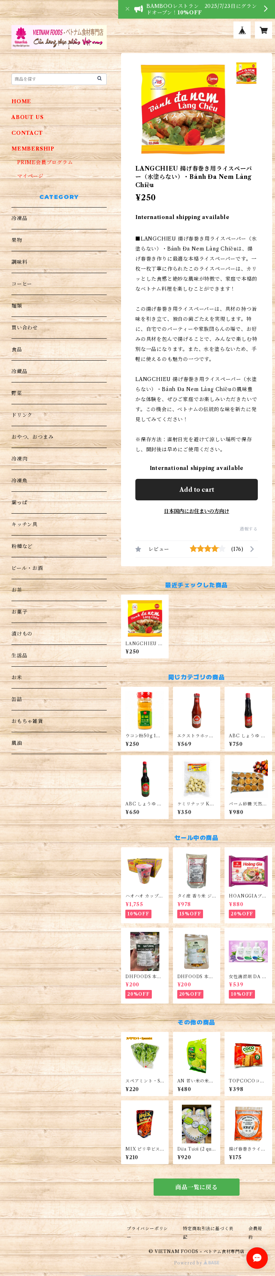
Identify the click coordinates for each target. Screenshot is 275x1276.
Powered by (189, 1263)
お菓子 (19, 612)
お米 (16, 677)
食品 (16, 349)
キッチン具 (24, 524)
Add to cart (196, 489)
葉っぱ (19, 502)
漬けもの (22, 633)
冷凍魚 (19, 480)
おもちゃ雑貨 (27, 721)
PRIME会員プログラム (45, 162)
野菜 (16, 393)
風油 (16, 743)
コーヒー (21, 284)
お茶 (16, 590)
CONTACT (27, 133)
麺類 (16, 306)
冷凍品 (19, 218)
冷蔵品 (19, 371)
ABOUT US (27, 117)
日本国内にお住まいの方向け (196, 511)
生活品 (19, 655)
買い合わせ (24, 327)
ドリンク (22, 415)
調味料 (19, 262)
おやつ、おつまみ (32, 437)
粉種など (22, 546)
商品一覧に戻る (196, 1187)
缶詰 (16, 699)
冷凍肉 (19, 459)
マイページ (30, 176)
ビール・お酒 (27, 568)
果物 (16, 240)
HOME (21, 101)
